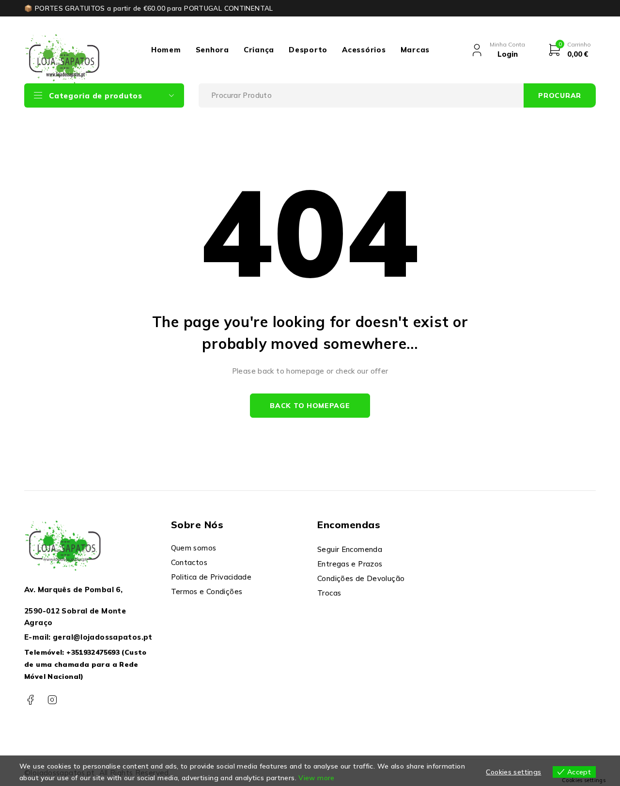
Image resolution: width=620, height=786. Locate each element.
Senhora (212, 49)
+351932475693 (93, 652)
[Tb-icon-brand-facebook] (30, 700)
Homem (166, 49)
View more (316, 777)
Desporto (308, 49)
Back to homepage (310, 405)
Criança (259, 49)
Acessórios (364, 49)
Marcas (415, 49)
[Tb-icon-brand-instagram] (52, 700)
